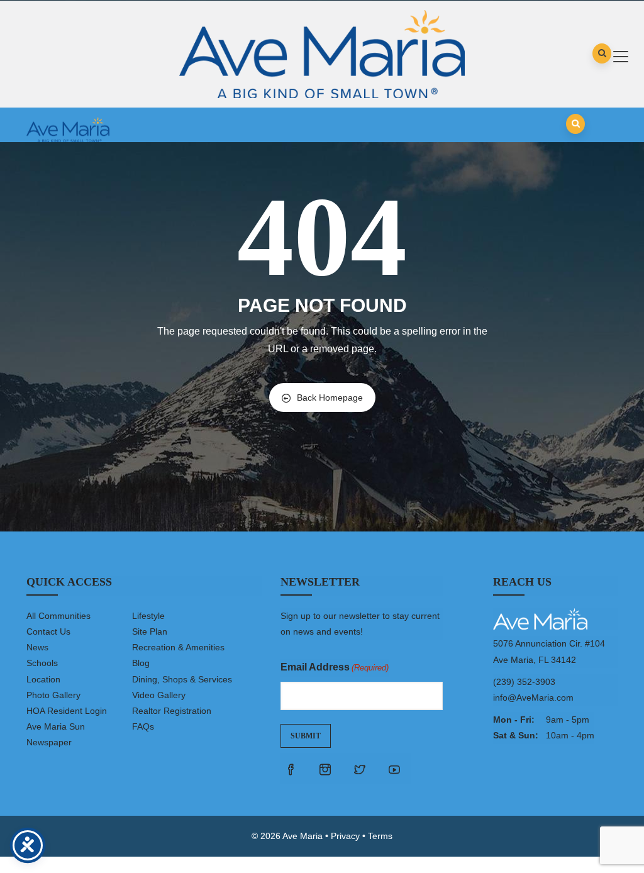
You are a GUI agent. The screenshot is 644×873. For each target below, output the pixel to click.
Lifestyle (148, 616)
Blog (141, 663)
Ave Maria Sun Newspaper (55, 734)
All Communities (58, 616)
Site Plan (149, 631)
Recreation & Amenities (178, 647)
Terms (380, 836)
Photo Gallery (53, 695)
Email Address (334, 667)
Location (43, 679)
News (37, 647)
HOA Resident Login (66, 711)
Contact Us (48, 631)
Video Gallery (159, 695)
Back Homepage (330, 397)
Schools (42, 663)
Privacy (345, 836)
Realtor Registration (171, 711)
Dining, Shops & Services (182, 679)
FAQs (143, 726)
